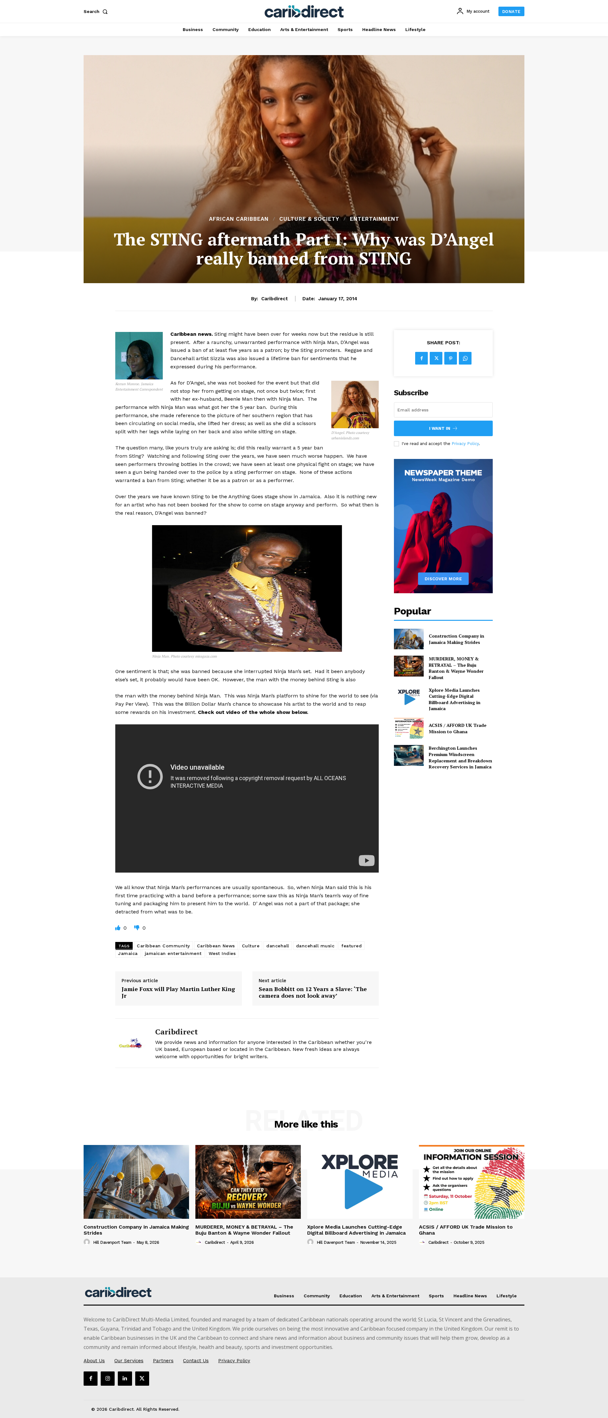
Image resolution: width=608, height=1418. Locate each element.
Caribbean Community (163, 945)
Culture (251, 945)
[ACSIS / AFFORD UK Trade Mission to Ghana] (408, 728)
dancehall (277, 945)
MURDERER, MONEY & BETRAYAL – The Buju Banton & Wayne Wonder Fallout (456, 668)
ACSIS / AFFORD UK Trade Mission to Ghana (457, 728)
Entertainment (374, 219)
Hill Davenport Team (112, 1242)
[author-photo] (88, 1242)
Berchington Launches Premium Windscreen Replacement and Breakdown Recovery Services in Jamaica (460, 757)
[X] (436, 358)
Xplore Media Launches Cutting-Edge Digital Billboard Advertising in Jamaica (454, 699)
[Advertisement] (304, 167)
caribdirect (274, 299)
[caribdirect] (130, 1043)
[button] (97, 11)
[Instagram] (108, 1378)
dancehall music (315, 945)
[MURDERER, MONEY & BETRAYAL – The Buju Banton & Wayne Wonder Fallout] (408, 666)
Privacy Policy (465, 443)
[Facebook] (421, 358)
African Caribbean (239, 219)
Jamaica (128, 953)
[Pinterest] (450, 358)
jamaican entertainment (173, 953)
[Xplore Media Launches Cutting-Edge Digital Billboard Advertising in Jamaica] (408, 697)
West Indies (222, 953)
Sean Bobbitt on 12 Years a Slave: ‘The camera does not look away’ (313, 992)
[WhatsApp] (465, 358)
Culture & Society (309, 219)
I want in (439, 428)
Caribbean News (216, 945)
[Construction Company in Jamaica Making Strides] (408, 639)
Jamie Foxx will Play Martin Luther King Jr (178, 992)
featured (351, 945)
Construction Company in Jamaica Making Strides (456, 639)
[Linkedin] (125, 1378)
